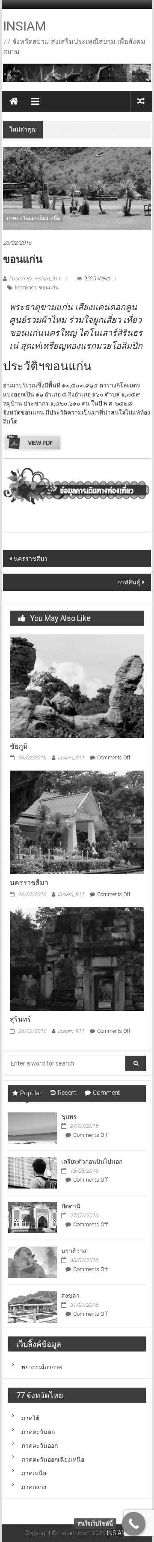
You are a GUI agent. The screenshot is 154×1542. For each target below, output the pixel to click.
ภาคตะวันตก (38, 1431)
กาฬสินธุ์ (128, 582)
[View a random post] (141, 101)
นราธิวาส (74, 1250)
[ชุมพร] (32, 1127)
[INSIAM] (13, 101)
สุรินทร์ (20, 1019)
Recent (67, 1092)
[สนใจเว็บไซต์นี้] (133, 1524)
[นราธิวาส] (32, 1261)
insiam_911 (71, 758)
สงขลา (70, 1295)
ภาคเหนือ (33, 1473)
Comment (106, 1092)
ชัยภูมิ (19, 746)
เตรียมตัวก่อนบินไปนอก (91, 1161)
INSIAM (24, 26)
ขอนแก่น (49, 288)
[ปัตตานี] (32, 1216)
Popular (30, 1093)
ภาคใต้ (30, 1418)
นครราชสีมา (30, 558)
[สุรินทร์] (77, 958)
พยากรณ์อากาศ (41, 1367)
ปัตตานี (70, 1206)
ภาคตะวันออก (39, 1445)
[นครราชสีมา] (77, 822)
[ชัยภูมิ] (77, 685)
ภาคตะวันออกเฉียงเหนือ (33, 218)
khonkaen (25, 288)
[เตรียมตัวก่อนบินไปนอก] (32, 1172)
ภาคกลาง (33, 1487)
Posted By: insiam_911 (35, 279)
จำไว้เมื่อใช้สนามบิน (89, 129)
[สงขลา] (32, 1306)
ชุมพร (69, 1116)
